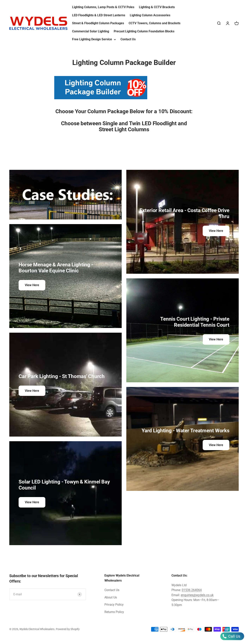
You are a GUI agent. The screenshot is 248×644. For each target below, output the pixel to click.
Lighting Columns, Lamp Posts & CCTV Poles (103, 7)
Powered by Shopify (68, 629)
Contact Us (128, 39)
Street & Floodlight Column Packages (98, 23)
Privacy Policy (114, 604)
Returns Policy (114, 612)
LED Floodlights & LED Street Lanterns (98, 15)
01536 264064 (192, 590)
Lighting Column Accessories (150, 15)
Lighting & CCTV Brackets (157, 7)
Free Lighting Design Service (92, 39)
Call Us (233, 636)
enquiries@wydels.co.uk (197, 595)
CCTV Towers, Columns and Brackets (154, 23)
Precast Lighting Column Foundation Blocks (144, 31)
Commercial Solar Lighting (90, 31)
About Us (110, 597)
